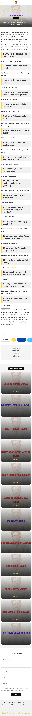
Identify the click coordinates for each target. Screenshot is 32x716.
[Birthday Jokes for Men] (16, 634)
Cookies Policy (22, 705)
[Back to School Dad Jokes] (16, 497)
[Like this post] (14, 340)
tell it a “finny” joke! (11, 267)
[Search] (30, 2)
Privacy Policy (21, 702)
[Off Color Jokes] (16, 565)
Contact (4, 702)
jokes (26, 42)
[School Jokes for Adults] (16, 542)
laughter (6, 314)
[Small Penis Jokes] (16, 428)
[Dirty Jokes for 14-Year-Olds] (16, 451)
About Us (12, 702)
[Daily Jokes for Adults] (16, 474)
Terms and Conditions (8, 705)
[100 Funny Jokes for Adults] (16, 406)
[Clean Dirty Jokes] (16, 588)
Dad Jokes (12, 22)
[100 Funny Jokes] (16, 520)
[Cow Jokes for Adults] (16, 611)
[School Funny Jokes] (16, 383)
